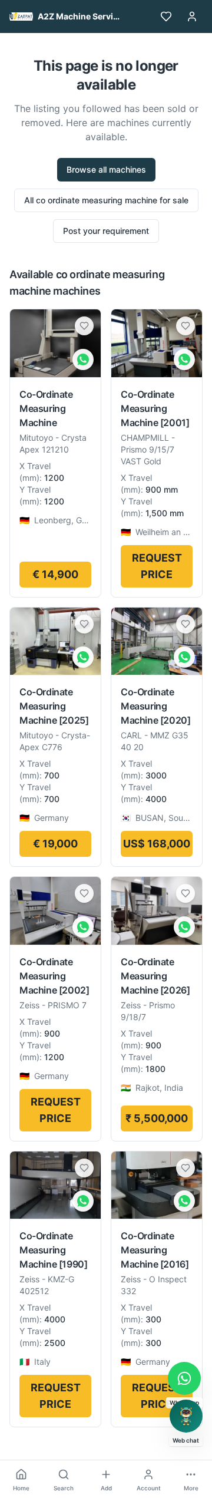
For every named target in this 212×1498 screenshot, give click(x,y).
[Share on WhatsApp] (83, 359)
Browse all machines (106, 169)
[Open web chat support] (186, 1416)
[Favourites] (166, 16)
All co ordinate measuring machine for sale (106, 200)
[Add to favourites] (84, 325)
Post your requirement (106, 231)
